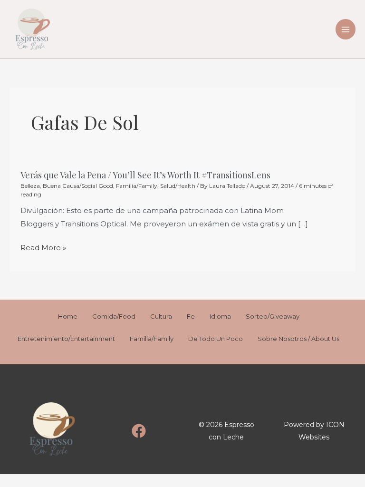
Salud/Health (177, 185)
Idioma (220, 316)
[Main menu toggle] (346, 29)
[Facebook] (139, 431)
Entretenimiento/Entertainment (66, 338)
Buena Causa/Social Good (78, 185)
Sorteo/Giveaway (272, 316)
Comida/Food (113, 316)
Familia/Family (136, 185)
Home (67, 316)
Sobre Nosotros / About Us (298, 338)
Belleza (30, 185)
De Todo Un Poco (215, 338)
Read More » (43, 247)
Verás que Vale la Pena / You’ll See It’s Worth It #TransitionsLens (145, 175)
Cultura (161, 316)
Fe (191, 316)
